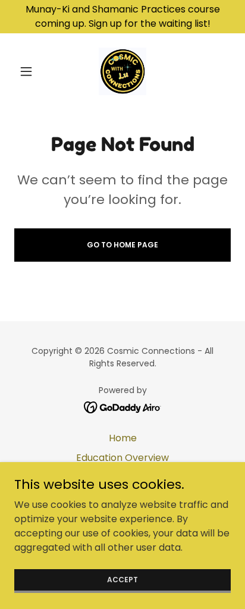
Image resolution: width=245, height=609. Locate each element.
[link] (123, 71)
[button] (30, 71)
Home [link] (123, 438)
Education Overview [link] (122, 457)
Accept (122, 579)
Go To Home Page (122, 245)
